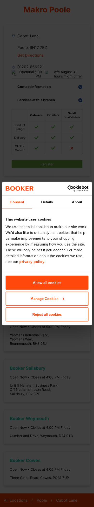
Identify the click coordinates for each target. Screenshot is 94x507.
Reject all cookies (47, 314)
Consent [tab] (17, 202)
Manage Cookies (44, 298)
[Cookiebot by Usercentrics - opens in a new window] (67, 188)
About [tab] (77, 202)
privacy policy (31, 262)
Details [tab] (47, 202)
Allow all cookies (47, 283)
